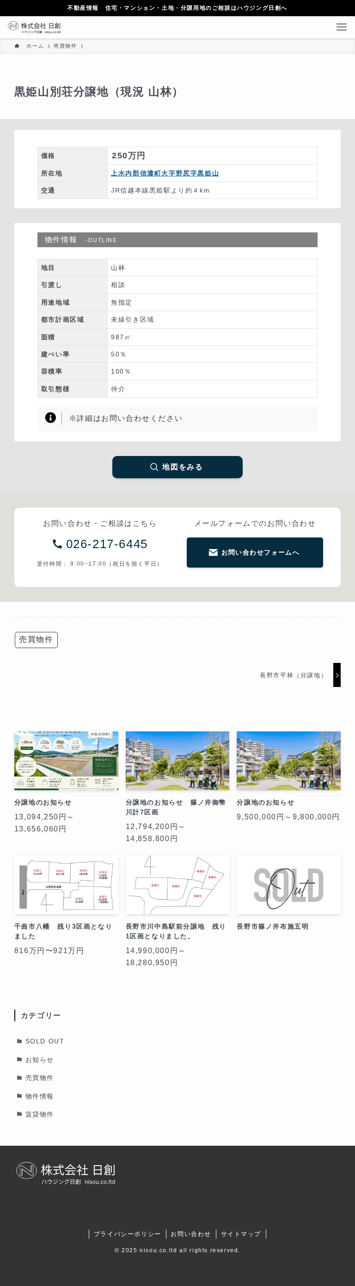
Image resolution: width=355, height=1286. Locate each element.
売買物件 (36, 639)
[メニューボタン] (344, 27)
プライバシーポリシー (127, 1233)
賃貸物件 (39, 1114)
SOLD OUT (45, 1041)
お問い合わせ (191, 1233)
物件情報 (39, 1096)
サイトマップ (241, 1233)
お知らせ (39, 1059)
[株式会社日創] (34, 27)
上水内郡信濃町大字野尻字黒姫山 (165, 173)
